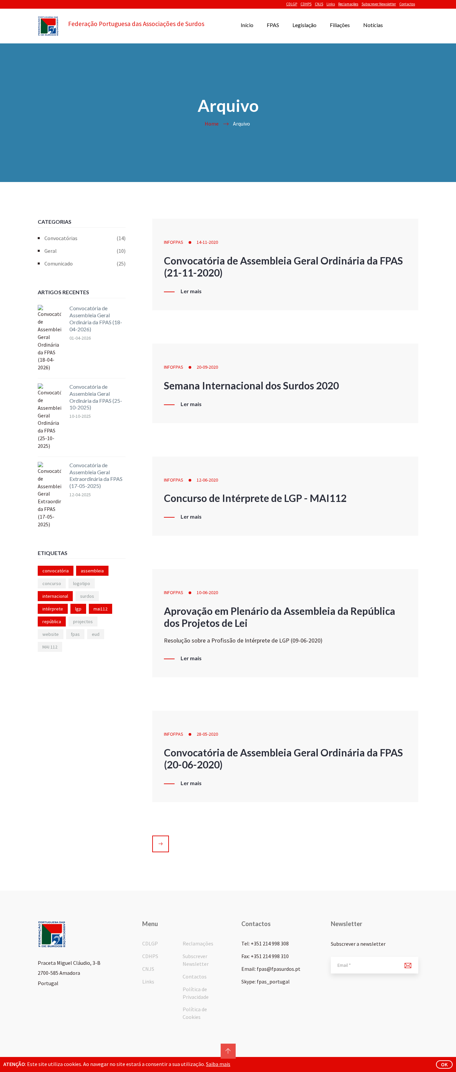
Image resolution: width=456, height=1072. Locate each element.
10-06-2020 (207, 592)
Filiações (340, 25)
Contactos (407, 4)
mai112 (100, 609)
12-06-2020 (207, 480)
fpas (75, 634)
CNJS (319, 4)
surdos (87, 596)
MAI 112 (49, 647)
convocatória (55, 571)
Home (212, 123)
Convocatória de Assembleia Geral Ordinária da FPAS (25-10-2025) (95, 396)
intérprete (52, 609)
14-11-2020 (207, 242)
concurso (51, 583)
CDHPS (305, 4)
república (51, 621)
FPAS (273, 25)
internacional (55, 596)
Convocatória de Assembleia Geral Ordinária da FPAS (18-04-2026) (95, 318)
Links (330, 4)
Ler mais (191, 291)
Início (247, 25)
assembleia (92, 571)
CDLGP (291, 4)
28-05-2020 (207, 734)
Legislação (304, 25)
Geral (85, 250)
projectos (83, 621)
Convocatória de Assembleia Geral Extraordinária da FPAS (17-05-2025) (96, 475)
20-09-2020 (207, 367)
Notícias (373, 25)
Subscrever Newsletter (379, 4)
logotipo (81, 583)
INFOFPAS (173, 242)
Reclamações (348, 4)
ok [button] (444, 1064)
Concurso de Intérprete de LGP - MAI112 (255, 498)
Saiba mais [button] (218, 1064)
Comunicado (85, 263)
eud (95, 634)
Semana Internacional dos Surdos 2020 (251, 385)
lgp (78, 609)
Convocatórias (85, 238)
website (50, 634)
